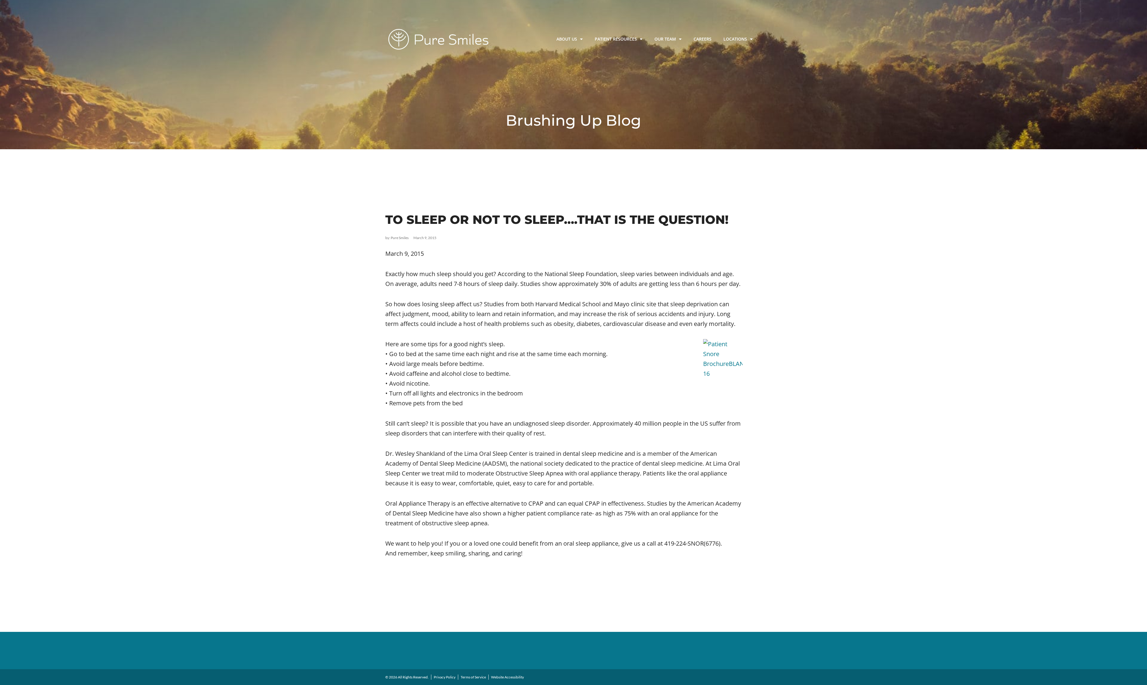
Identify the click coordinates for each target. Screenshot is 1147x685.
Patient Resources (616, 39)
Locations (735, 39)
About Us (566, 39)
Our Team (665, 39)
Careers (702, 39)
